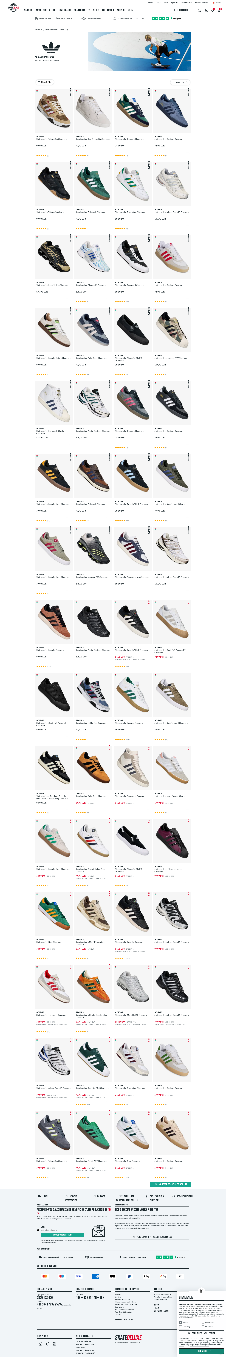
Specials (174, 3)
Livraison (118, 1297)
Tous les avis (119, 1307)
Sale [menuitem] (132, 10)
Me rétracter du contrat (124, 1320)
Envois (46, 1196)
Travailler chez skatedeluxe (163, 1297)
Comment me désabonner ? (49, 1242)
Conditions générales (83, 1342)
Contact (118, 1314)
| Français (217, 3)
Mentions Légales (84, 1336)
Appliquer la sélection (203, 1333)
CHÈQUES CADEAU (161, 1311)
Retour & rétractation (122, 1299)
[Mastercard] (45, 1277)
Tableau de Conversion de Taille (126, 1304)
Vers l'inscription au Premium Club (154, 1237)
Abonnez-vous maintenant (62, 1235)
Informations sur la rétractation (125, 1302)
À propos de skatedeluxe (162, 1294)
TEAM (156, 1308)
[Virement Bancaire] (180, 1277)
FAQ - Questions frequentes (124, 1309)
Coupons (150, 3)
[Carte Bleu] (113, 1277)
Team (166, 3)
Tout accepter (203, 1351)
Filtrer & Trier (46, 82)
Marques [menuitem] (28, 10)
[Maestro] (62, 1277)
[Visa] (79, 1277)
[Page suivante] (187, 82)
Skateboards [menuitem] (64, 10)
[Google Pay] (164, 1277)
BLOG (156, 1305)
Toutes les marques (160, 1299)
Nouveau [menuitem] (121, 10)
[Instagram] (40, 1344)
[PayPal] (130, 1277)
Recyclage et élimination (123, 1312)
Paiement (118, 1294)
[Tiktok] (47, 1344)
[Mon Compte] (206, 10)
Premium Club (186, 3)
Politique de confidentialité (85, 1345)
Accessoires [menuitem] (108, 10)
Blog (158, 3)
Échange (101, 1196)
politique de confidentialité (199, 1346)
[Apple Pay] (147, 1277)
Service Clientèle (201, 3)
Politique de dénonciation (85, 1351)
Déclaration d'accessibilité (85, 1353)
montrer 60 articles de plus (172, 1184)
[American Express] (96, 1277)
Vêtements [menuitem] (94, 10)
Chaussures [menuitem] (79, 10)
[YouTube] (54, 1344)
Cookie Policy (80, 1348)
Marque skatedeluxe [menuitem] (45, 10)
